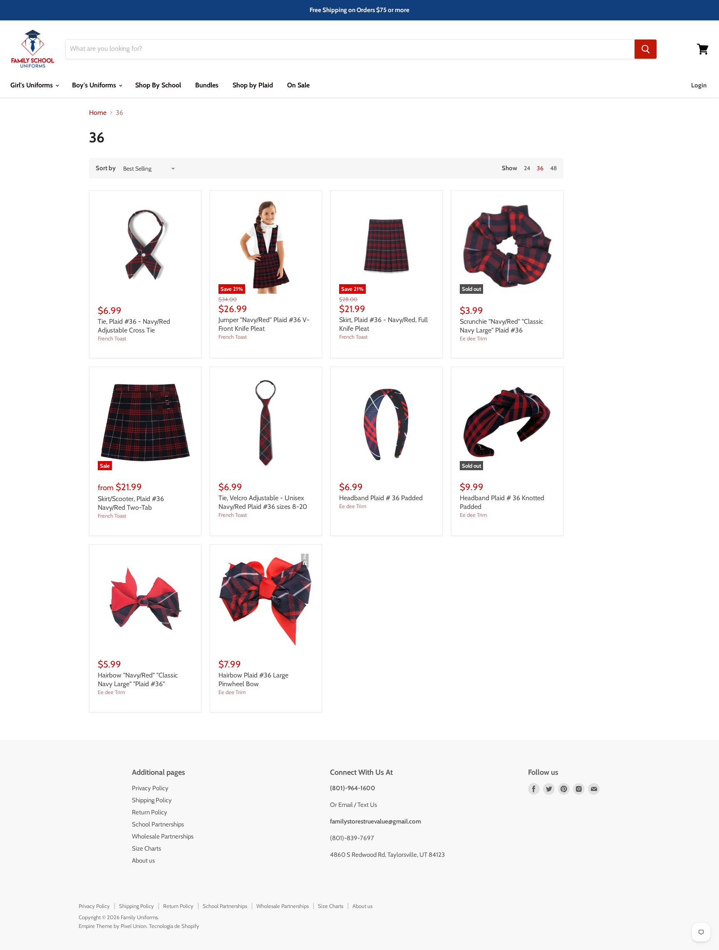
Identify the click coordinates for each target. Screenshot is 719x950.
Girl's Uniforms (32, 85)
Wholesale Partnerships (162, 836)
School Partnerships (158, 824)
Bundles (206, 85)
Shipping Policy (152, 800)
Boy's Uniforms (95, 85)
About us (143, 860)
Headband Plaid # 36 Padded (381, 498)
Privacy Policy (150, 788)
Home (98, 113)
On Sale (298, 85)
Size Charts (146, 848)
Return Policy (149, 812)
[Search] (646, 49)
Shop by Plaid (253, 85)
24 (527, 168)
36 (540, 168)
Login (699, 85)
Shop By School (158, 85)
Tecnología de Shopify (174, 926)
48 (553, 168)
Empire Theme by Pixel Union (112, 926)
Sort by (106, 168)
